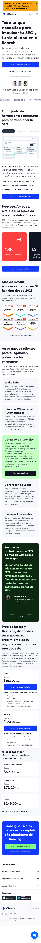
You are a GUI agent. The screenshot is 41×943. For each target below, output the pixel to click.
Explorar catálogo (20, 473)
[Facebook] (2, 914)
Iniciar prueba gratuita (20, 64)
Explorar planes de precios (13, 811)
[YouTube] (10, 913)
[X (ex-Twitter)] (6, 913)
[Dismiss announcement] (36, 3)
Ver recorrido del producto (20, 71)
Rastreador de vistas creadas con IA (17, 186)
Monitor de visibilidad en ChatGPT (17, 189)
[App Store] (9, 898)
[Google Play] (24, 898)
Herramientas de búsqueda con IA (17, 182)
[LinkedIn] (15, 913)
